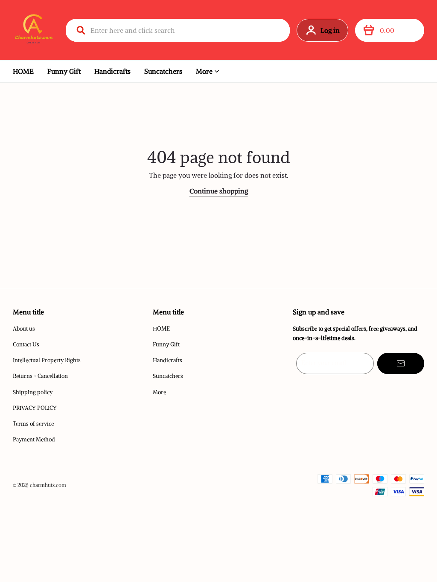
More (204, 71)
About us (24, 328)
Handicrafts (112, 71)
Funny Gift (64, 71)
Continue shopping (218, 191)
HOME (23, 71)
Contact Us (26, 344)
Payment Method (34, 439)
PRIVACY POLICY (35, 408)
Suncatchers (163, 71)
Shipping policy (32, 392)
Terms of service (33, 423)
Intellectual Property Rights (47, 360)
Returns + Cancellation (40, 376)
